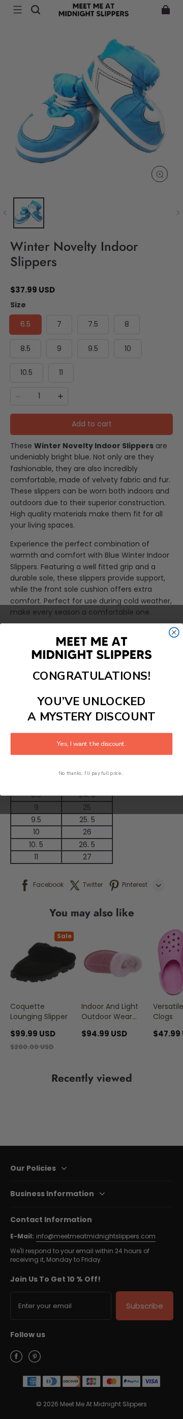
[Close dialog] (174, 632)
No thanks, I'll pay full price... (91, 773)
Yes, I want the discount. (91, 743)
